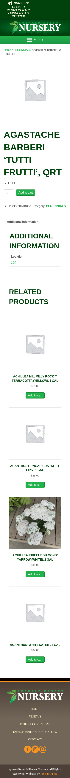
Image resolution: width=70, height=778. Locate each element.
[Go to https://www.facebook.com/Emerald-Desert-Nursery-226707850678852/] (27, 750)
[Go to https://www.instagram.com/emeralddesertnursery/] (35, 750)
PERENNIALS (22, 49)
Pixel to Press (48, 773)
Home (7, 49)
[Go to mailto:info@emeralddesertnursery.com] (42, 750)
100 (13, 262)
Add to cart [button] (35, 395)
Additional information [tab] (22, 221)
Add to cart (25, 192)
